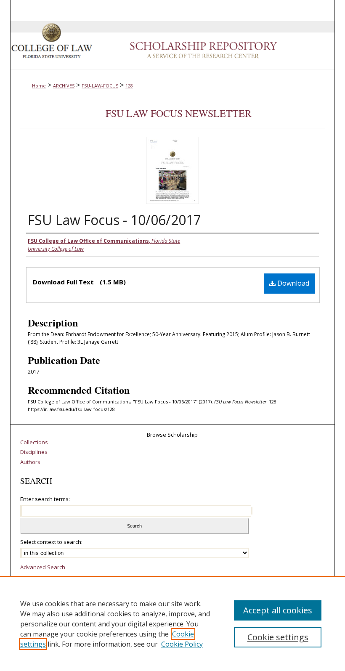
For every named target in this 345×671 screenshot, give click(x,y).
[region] (172, 623)
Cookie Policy (182, 644)
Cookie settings (277, 637)
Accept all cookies (277, 610)
